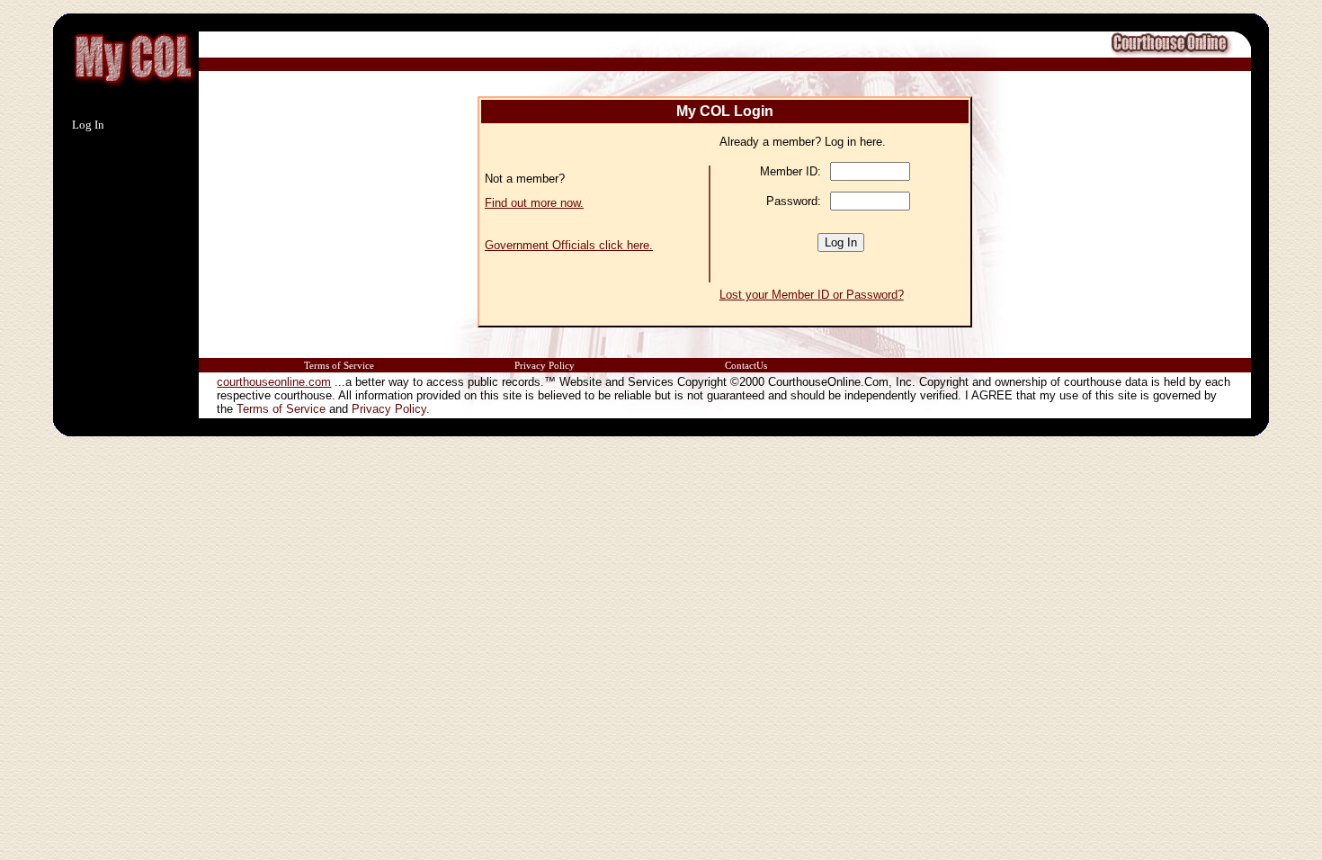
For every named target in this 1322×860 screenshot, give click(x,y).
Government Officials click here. (569, 245)
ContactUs (746, 366)
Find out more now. (534, 203)
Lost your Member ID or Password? (811, 294)
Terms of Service (339, 366)
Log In (88, 124)
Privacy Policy (544, 366)
